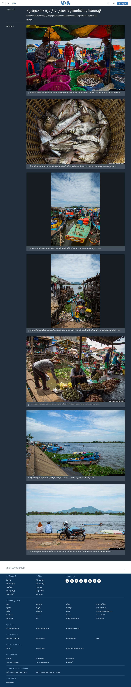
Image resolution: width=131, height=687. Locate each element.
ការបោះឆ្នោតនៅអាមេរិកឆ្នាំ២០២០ (104, 611)
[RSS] (90, 581)
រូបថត (14, 3)
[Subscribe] (99, 581)
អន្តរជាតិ (8, 608)
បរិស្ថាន (68, 604)
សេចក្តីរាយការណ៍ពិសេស (72, 618)
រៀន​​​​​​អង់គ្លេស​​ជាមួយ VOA (42, 628)
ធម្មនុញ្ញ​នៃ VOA (40, 648)
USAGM (8, 658)
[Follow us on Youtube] (76, 581)
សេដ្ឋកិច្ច (38, 608)
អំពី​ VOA (8, 648)
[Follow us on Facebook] (67, 581)
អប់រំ (37, 618)
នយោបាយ (39, 604)
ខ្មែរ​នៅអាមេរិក (9, 615)
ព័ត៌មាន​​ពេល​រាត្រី (40, 583)
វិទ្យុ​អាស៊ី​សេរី (69, 662)
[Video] (114, 3)
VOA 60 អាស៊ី (10, 594)
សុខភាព (38, 615)
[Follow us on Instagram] (81, 581)
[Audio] (108, 3)
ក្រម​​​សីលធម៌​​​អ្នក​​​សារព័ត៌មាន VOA (74, 648)
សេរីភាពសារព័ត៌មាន (101, 608)
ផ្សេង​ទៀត (29, 20)
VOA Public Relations (12, 662)
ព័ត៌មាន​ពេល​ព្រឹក (40, 580)
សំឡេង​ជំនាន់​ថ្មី (39, 591)
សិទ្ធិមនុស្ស (39, 611)
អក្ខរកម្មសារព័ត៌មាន (101, 604)
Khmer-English (100, 615)
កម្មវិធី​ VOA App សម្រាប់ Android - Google (48, 672)
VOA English (40, 658)
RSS (97, 638)
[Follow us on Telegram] (85, 581)
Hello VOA (39, 587)
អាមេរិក (8, 611)
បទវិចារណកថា (100, 618)
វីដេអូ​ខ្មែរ (8, 580)
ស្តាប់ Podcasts (40, 638)
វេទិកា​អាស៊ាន (39, 594)
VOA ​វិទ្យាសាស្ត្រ (10, 591)
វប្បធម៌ (68, 611)
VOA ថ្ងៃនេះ (9, 587)
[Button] (10, 27)
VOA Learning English (73, 628)
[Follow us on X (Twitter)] (72, 581)
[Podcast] (94, 581)
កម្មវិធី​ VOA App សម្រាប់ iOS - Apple (16, 672)
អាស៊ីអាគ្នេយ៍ (9, 618)
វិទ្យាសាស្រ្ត (69, 608)
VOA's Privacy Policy (42, 662)
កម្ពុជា (7, 604)
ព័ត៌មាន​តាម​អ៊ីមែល (71, 638)
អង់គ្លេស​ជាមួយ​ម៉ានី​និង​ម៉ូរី (12, 628)
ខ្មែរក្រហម (68, 615)
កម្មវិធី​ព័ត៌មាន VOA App (12, 638)
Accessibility (70, 658)
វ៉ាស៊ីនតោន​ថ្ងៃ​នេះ (10, 583)
